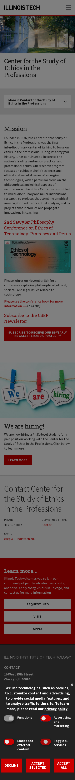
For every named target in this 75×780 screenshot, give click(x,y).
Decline (12, 765)
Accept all (63, 765)
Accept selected (37, 765)
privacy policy (56, 708)
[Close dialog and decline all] (72, 684)
